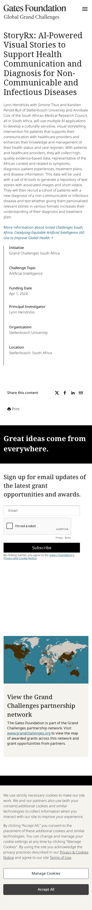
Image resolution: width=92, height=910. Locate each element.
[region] (46, 847)
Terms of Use (60, 857)
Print (15, 408)
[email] (81, 393)
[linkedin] (73, 393)
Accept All (46, 889)
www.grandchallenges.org (28, 733)
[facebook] (65, 393)
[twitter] (57, 393)
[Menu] (84, 8)
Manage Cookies (46, 873)
